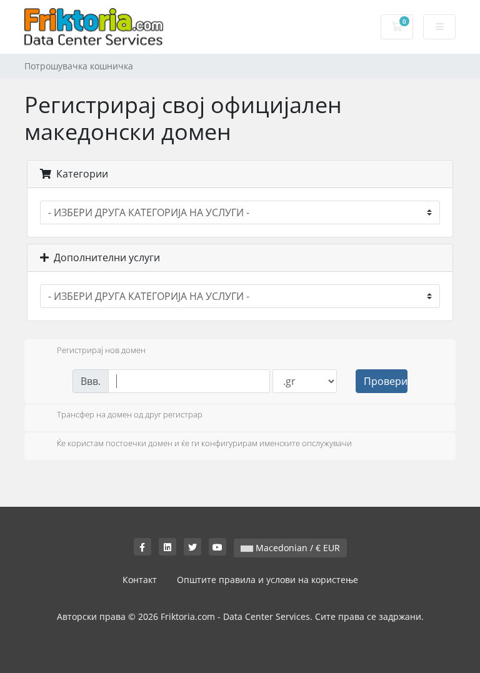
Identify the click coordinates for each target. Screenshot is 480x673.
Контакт (139, 580)
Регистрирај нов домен (101, 350)
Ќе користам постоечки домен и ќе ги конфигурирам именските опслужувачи (204, 443)
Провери (386, 381)
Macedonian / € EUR (296, 548)
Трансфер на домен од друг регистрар (129, 415)
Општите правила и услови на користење (267, 580)
